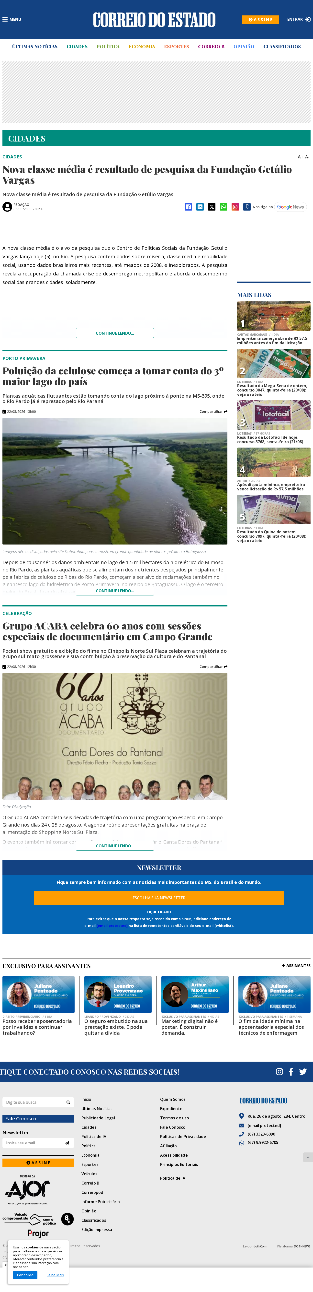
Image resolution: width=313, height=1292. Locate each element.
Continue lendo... (115, 333)
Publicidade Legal (98, 1118)
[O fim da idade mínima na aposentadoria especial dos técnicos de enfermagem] (274, 994)
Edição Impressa (96, 1229)
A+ (300, 157)
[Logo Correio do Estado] (154, 19)
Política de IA (94, 1136)
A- (307, 157)
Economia (142, 46)
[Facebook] (188, 207)
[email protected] (112, 925)
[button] (213, 411)
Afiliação (168, 1146)
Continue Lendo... (115, 590)
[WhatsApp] (223, 207)
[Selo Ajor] (38, 1190)
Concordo (25, 1275)
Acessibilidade (174, 1155)
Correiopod (92, 1192)
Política (108, 46)
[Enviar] (67, 1143)
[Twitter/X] (212, 207)
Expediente (171, 1108)
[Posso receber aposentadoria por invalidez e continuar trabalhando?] (38, 994)
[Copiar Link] (247, 207)
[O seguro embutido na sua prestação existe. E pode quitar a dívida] (118, 994)
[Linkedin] (200, 207)
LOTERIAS (250, 381)
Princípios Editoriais (179, 1164)
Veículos (89, 1174)
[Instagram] (235, 207)
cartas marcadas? (258, 334)
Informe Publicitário (100, 1201)
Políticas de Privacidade (183, 1136)
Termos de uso (174, 1118)
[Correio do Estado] (275, 1100)
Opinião (244, 46)
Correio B (211, 46)
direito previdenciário (27, 1016)
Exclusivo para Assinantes (190, 1016)
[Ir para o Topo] (308, 1157)
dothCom (260, 1246)
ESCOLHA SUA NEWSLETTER (159, 898)
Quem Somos (173, 1099)
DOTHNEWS (302, 1246)
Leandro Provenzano (109, 1016)
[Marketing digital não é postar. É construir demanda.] (195, 994)
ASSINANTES (298, 965)
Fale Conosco (172, 1127)
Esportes (176, 46)
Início (86, 1099)
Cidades (77, 46)
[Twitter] (303, 1072)
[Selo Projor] (38, 1225)
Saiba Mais (55, 1275)
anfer (248, 480)
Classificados (282, 46)
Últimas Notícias (34, 46)
